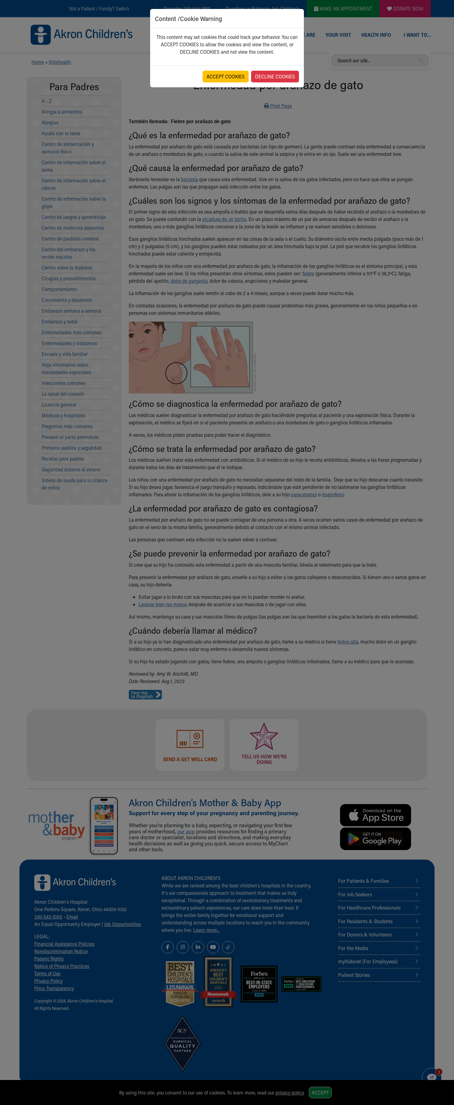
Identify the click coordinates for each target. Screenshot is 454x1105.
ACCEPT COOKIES (226, 76)
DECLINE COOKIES (275, 76)
